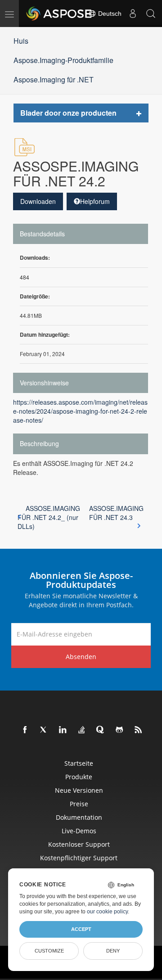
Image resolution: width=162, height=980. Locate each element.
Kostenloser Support (79, 844)
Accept (81, 929)
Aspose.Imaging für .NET (54, 79)
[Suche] (151, 13)
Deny (113, 950)
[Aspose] (59, 13)
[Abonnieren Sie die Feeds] (138, 730)
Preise (79, 803)
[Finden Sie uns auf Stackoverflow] (82, 730)
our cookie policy (107, 911)
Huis (21, 41)
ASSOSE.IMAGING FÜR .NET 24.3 (116, 513)
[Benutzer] (133, 13)
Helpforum (95, 201)
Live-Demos (79, 830)
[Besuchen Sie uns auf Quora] (101, 730)
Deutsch (109, 13)
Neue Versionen (79, 790)
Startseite (78, 763)
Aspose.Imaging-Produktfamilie (63, 60)
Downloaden (38, 201)
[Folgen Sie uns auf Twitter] (44, 730)
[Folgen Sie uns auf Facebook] (25, 730)
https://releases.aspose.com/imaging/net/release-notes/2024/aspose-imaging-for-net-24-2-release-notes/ (80, 411)
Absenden (81, 656)
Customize (49, 950)
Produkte (78, 776)
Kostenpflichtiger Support (78, 858)
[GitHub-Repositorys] (120, 730)
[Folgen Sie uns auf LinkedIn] (63, 730)
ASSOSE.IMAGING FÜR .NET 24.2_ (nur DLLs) (49, 517)
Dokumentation (79, 817)
